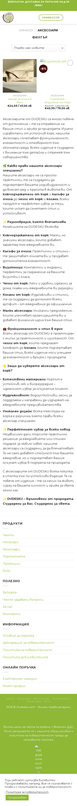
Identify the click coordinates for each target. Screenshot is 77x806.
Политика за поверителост (27, 792)
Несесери (11, 542)
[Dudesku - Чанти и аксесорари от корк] (15, 17)
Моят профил (14, 686)
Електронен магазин (20, 679)
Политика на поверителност (27, 650)
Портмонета (14, 556)
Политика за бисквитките (25, 657)
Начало (26, 30)
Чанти (8, 535)
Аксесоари (11, 549)
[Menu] (72, 17)
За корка (9, 592)
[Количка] (34, 17)
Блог (6, 570)
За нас (8, 606)
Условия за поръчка (18, 635)
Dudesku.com (25, 707)
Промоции (11, 563)
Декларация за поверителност (28, 643)
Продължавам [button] (17, 797)
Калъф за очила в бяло (19, 100)
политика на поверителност (31, 735)
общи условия (60, 731)
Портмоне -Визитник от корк (57, 100)
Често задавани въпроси (23, 599)
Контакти (12, 614)
